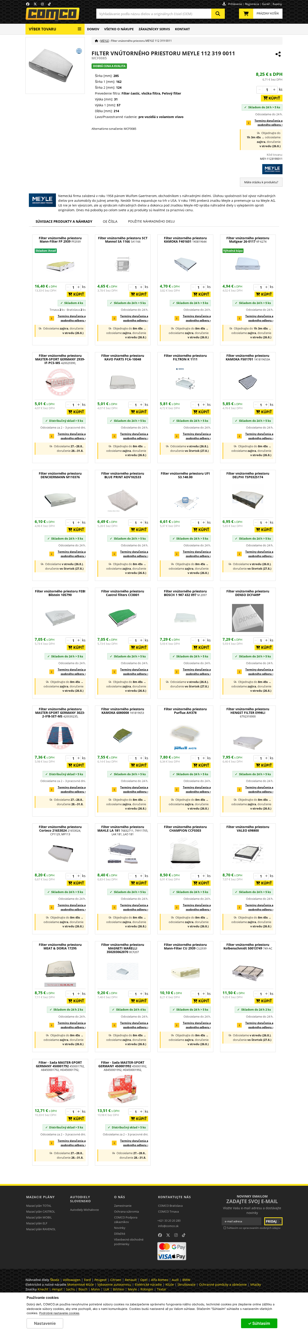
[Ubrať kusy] (260, 89)
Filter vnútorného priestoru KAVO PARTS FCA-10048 (122, 357)
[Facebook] (27, 4)
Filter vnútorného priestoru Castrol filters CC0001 (122, 593)
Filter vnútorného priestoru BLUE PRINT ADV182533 (122, 475)
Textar (161, 1289)
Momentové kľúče (80, 1284)
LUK (106, 1289)
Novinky (119, 1228)
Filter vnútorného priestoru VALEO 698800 (247, 829)
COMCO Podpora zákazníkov (125, 1219)
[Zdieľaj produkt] (278, 54)
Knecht (43, 1289)
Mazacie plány (40, 1197)
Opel (143, 1280)
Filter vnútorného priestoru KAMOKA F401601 (185, 240)
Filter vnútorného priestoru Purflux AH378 (185, 711)
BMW (186, 1280)
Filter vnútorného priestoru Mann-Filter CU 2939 (185, 946)
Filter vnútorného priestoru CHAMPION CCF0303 (185, 829)
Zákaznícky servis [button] (154, 29)
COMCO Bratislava (170, 1206)
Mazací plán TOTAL (38, 1206)
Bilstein (118, 1289)
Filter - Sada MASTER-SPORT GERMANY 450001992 (122, 1066)
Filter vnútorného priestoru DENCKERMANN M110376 (60, 475)
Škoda (54, 1280)
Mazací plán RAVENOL (41, 1229)
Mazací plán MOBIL (39, 1217)
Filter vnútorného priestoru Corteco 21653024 (60, 830)
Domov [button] (93, 29)
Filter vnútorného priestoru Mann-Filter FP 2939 (60, 240)
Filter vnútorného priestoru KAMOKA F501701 (248, 357)
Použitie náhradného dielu (151, 221)
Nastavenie (45, 1323)
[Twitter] (35, 4)
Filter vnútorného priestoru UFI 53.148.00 (185, 475)
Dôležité (119, 1234)
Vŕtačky (255, 1284)
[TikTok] (49, 4)
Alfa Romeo (159, 1280)
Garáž (266, 4)
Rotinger (146, 1289)
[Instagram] (42, 4)
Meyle (132, 1289)
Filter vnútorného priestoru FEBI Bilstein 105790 (60, 593)
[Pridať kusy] (274, 89)
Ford (87, 1280)
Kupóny (277, 4)
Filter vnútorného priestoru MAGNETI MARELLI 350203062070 (122, 948)
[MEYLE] (261, 169)
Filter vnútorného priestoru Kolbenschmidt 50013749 (247, 946)
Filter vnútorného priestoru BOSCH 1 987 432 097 (185, 593)
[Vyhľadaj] (218, 14)
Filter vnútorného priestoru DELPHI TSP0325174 (247, 475)
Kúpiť (273, 98)
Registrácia (252, 4)
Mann (95, 1289)
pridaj (272, 1221)
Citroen (115, 1280)
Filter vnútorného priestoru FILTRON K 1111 (185, 357)
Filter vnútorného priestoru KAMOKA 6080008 (122, 711)
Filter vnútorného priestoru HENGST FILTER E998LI (247, 712)
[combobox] (160, 14)
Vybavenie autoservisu (114, 1284)
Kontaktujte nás (174, 1197)
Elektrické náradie (148, 1284)
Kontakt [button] (182, 29)
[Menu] (79, 27)
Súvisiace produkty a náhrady (64, 221)
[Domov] (96, 41)
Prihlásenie (235, 4)
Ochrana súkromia (126, 1211)
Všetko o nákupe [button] (119, 29)
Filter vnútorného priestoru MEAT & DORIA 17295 (60, 946)
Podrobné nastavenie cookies (59, 1313)
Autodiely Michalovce (84, 1210)
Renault (131, 1280)
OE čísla (110, 221)
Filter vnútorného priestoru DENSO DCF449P (247, 593)
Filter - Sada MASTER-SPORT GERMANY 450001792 (60, 1066)
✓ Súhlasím (259, 1323)
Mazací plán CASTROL (40, 1211)
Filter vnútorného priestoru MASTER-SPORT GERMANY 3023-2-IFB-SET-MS (60, 713)
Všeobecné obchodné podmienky (128, 1241)
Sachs (70, 1289)
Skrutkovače (186, 1284)
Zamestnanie (122, 1206)
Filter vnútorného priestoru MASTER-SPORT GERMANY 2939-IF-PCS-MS (60, 359)
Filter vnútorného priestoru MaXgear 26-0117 (247, 240)
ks (281, 89)
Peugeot (100, 1280)
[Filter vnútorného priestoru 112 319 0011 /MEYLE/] (55, 65)
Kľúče (169, 1284)
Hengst (57, 1289)
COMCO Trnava (168, 1211)
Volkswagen (71, 1280)
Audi (175, 1280)
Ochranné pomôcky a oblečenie (223, 1284)
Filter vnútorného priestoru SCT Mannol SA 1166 (122, 240)
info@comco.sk (168, 1226)
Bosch (82, 1289)
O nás (119, 1197)
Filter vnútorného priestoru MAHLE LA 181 (122, 830)
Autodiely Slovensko (80, 1199)
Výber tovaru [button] (42, 29)
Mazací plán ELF (36, 1223)
